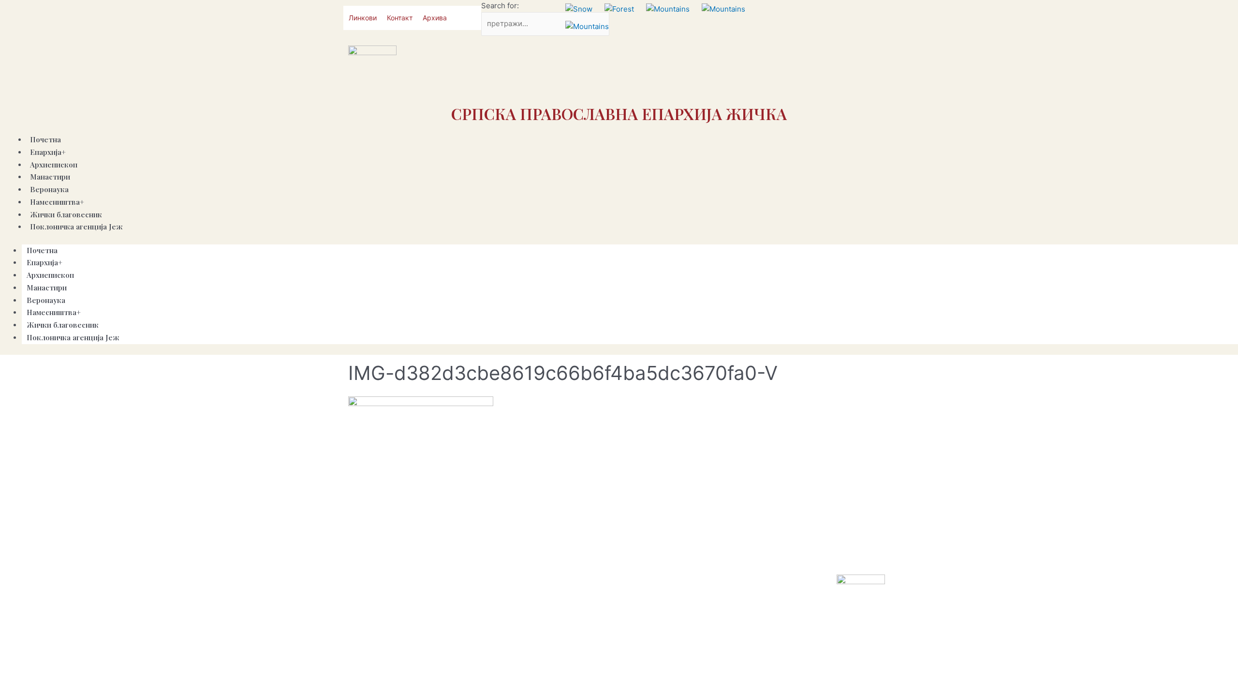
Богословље (821, 552)
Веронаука (46, 300)
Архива (435, 18)
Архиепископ (50, 275)
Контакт (400, 18)
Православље (671, 552)
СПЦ (635, 552)
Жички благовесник (63, 325)
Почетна (42, 250)
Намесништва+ (57, 202)
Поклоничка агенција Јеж (76, 226)
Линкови (363, 18)
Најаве (784, 552)
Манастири (47, 287)
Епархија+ (48, 152)
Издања (754, 552)
